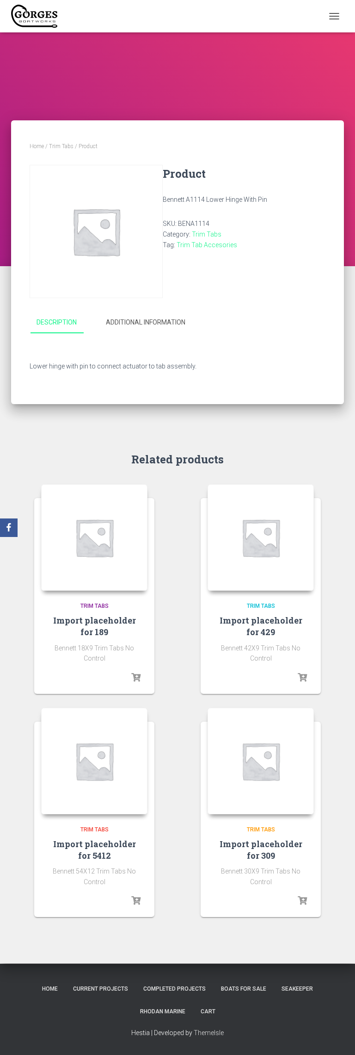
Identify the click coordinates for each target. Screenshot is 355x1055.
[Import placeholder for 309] (261, 761)
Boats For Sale (243, 989)
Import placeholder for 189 (94, 626)
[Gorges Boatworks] (37, 16)
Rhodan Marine (162, 1011)
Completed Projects (174, 989)
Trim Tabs (61, 146)
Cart (208, 1011)
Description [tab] (57, 322)
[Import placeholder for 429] (261, 537)
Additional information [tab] (145, 322)
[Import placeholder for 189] (94, 537)
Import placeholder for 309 (261, 849)
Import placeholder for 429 (261, 626)
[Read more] (136, 677)
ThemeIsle (209, 1032)
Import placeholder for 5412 (94, 849)
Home (37, 146)
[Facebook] (9, 527)
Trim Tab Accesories (207, 245)
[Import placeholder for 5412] (94, 761)
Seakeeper (297, 989)
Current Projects (100, 989)
